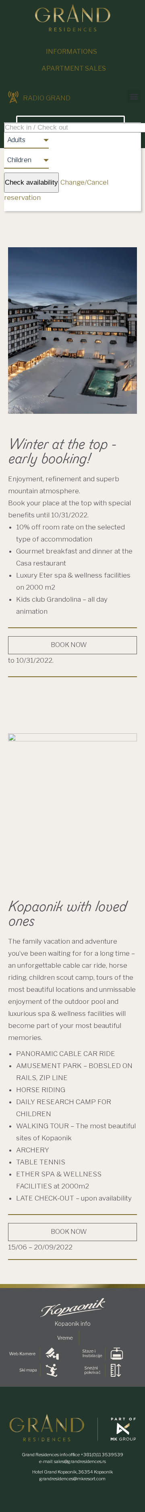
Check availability (31, 182)
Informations (71, 51)
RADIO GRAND (45, 98)
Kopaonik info (73, 1323)
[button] (134, 96)
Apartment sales (73, 68)
